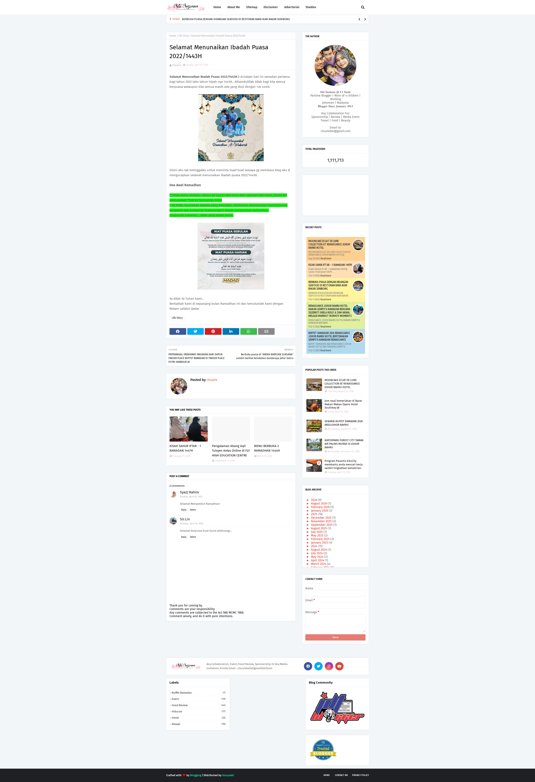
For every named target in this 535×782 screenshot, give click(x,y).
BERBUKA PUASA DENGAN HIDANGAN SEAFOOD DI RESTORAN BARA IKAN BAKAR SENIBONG (328, 285)
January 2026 (320, 510)
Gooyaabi (228, 775)
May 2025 (317, 535)
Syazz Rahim (189, 492)
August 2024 (319, 549)
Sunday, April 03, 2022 (191, 496)
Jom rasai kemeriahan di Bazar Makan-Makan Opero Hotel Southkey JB (343, 404)
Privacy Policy (360, 775)
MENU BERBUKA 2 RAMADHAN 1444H (267, 448)
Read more (326, 258)
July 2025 (317, 532)
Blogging (195, 775)
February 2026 (320, 507)
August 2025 (319, 528)
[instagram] (329, 666)
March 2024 (319, 564)
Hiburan (198, 711)
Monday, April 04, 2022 (191, 523)
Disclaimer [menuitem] (271, 7)
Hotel (198, 717)
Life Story (183, 35)
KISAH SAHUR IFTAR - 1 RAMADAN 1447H (185, 448)
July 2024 (317, 553)
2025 (314, 514)
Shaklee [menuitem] (311, 7)
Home (172, 35)
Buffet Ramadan (198, 692)
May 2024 (317, 557)
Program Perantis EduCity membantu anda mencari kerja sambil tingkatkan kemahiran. (344, 464)
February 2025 (320, 539)
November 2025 (321, 521)
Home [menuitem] (217, 7)
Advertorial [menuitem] (291, 7)
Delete (193, 510)
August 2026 (319, 503)
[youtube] (339, 666)
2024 (314, 546)
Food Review (198, 705)
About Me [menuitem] (233, 7)
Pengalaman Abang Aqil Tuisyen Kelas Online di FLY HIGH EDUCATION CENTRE (231, 450)
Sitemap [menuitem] (251, 7)
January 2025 (320, 542)
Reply (183, 510)
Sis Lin (185, 519)
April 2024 (318, 560)
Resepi (198, 724)
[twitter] (318, 666)
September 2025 (322, 525)
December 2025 (321, 518)
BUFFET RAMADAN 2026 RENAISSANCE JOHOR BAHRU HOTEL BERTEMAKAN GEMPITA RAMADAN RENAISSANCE (329, 336)
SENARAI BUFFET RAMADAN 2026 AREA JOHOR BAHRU (344, 423)
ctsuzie (176, 65)
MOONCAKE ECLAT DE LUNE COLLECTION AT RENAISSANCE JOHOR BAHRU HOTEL (329, 244)
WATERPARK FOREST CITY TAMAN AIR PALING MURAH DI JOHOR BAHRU (344, 444)
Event (198, 698)
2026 (314, 500)
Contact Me (341, 775)
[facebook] (308, 666)
